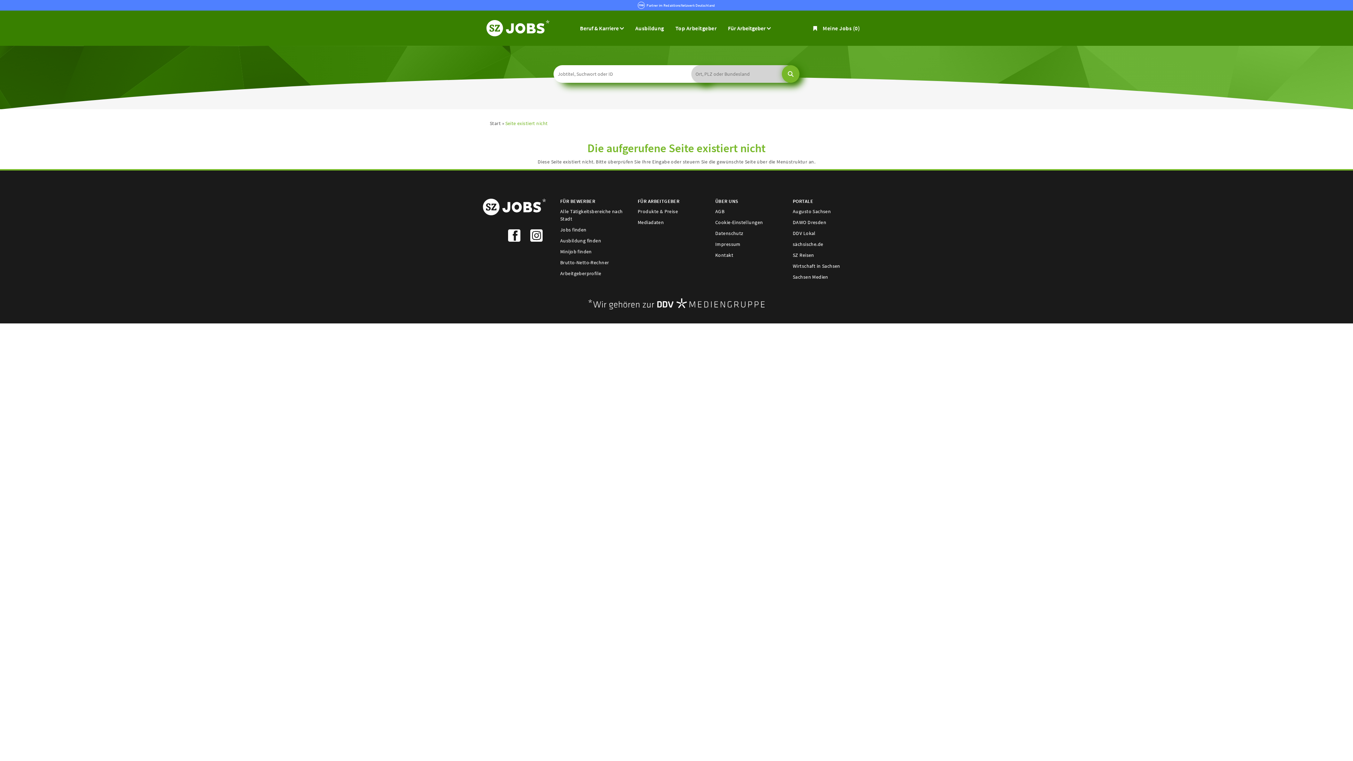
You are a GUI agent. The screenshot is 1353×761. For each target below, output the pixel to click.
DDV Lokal (804, 233)
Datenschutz (729, 233)
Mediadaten (651, 222)
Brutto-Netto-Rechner (584, 262)
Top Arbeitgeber (696, 28)
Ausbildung (649, 28)
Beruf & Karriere (600, 28)
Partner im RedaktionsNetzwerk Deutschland (681, 5)
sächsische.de (808, 244)
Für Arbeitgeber (747, 28)
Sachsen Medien (810, 277)
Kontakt (724, 255)
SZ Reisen (803, 255)
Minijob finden (576, 251)
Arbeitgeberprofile (580, 273)
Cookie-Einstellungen (739, 222)
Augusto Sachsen (812, 211)
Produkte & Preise (658, 211)
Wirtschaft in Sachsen (816, 266)
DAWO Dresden (809, 222)
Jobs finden (573, 230)
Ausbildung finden (580, 240)
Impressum (728, 244)
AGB (719, 211)
